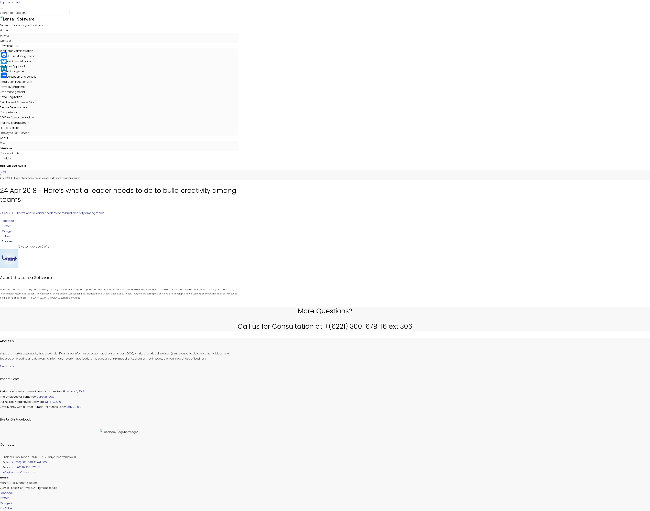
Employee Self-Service (14, 133)
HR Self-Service (9, 128)
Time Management (12, 92)
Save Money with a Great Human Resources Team (33, 407)
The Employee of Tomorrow (18, 397)
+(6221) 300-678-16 (27, 467)
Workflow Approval (12, 66)
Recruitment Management (17, 56)
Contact (5, 41)
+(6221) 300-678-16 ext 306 (29, 462)
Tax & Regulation (11, 97)
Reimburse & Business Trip (17, 102)
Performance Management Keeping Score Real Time (34, 391)
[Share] (4, 75)
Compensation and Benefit (18, 77)
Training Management (14, 123)
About (4, 138)
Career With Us (9, 153)
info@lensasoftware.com (19, 472)
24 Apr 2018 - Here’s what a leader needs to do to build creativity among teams (52, 213)
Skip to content (10, 2)
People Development (14, 107)
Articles (7, 158)
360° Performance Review (17, 117)
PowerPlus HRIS (9, 46)
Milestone (6, 148)
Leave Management (13, 71)
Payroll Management (13, 87)
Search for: (7, 13)
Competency (9, 112)
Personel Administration (15, 61)
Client (3, 143)
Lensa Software (36, 277)
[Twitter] (4, 61)
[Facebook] (4, 55)
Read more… (8, 366)
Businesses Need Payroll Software (22, 402)
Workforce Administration (16, 51)
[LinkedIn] (4, 68)
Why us (4, 36)
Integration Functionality (16, 82)
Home (4, 30)
